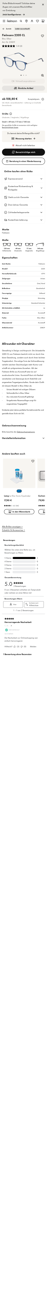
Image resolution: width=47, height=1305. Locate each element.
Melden (33, 646)
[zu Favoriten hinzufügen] (42, 35)
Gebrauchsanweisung (26, 432)
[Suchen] (20, 21)
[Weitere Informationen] (42, 99)
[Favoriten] (37, 21)
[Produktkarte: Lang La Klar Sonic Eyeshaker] (19, 487)
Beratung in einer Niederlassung (25, 161)
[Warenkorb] (42, 21)
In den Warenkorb (21, 511)
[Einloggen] (31, 21)
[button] (21, 75)
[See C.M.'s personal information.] (11, 626)
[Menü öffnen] (4, 21)
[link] (23, 9)
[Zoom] (42, 75)
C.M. (7, 626)
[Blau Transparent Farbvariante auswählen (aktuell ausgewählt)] (19, 491)
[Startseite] (12, 21)
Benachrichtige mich (25, 152)
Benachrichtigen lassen (10, 127)
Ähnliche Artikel (25, 88)
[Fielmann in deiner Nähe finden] (26, 21)
